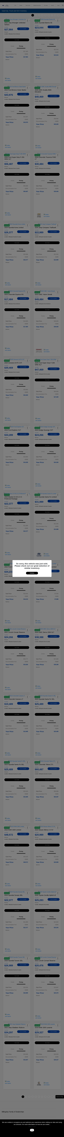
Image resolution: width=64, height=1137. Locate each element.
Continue (32, 573)
